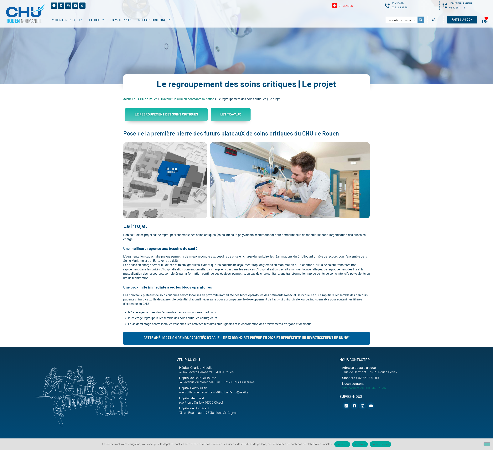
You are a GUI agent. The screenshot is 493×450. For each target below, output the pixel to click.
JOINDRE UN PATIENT (460, 3)
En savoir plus (380, 444)
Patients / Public (65, 20)
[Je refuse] (487, 444)
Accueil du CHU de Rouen (140, 99)
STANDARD (398, 3)
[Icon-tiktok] (82, 6)
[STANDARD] (387, 5)
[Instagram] (68, 6)
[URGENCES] (334, 5)
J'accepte (342, 444)
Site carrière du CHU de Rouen (364, 388)
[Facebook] (54, 6)
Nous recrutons (152, 20)
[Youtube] (75, 6)
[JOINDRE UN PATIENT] (445, 5)
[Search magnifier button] (421, 20)
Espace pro (119, 20)
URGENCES (346, 5)
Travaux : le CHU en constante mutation (187, 99)
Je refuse (360, 444)
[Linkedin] (61, 6)
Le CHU (94, 20)
